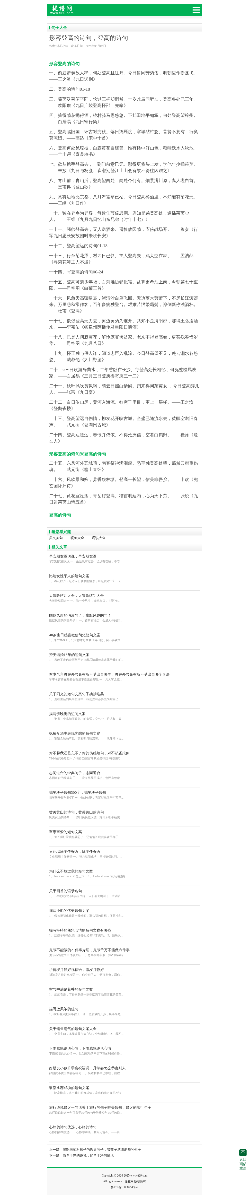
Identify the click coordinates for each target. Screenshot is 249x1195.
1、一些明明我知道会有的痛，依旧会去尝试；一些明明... (86, 893)
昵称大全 (77, 538)
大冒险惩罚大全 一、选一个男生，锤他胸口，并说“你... (84, 598)
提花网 (83, 12)
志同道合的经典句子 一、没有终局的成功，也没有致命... (85, 775)
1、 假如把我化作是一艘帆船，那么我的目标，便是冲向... (86, 913)
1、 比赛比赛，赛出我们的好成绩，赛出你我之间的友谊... (86, 1090)
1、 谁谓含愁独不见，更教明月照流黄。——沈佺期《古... (86, 736)
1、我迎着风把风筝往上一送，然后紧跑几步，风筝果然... (86, 1011)
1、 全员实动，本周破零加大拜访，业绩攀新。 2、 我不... (86, 1031)
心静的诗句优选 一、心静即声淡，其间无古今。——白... (85, 1129)
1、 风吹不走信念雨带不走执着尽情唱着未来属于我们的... (86, 657)
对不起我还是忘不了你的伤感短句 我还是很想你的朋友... (89, 755)
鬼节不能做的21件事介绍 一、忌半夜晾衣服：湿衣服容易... (89, 952)
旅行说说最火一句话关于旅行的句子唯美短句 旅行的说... (100, 1110)
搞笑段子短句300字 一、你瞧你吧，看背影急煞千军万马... (86, 795)
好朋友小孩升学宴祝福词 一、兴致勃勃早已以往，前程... (87, 1070)
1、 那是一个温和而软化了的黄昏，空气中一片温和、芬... (86, 716)
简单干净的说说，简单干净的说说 (88, 1155)
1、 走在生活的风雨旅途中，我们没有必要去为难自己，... (86, 696)
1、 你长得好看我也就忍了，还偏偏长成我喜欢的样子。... (86, 834)
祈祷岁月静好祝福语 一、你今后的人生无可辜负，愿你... (85, 972)
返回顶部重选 (243, 1164)
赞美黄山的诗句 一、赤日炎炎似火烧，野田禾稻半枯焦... (85, 814)
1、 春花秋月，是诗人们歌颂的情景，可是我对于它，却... (86, 578)
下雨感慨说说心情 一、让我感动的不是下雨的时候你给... (85, 1051)
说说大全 (99, 538)
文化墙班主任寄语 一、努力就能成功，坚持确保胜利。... (85, 854)
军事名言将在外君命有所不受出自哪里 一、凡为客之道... (109, 676)
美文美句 (56, 538)
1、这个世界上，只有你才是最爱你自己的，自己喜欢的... (86, 637)
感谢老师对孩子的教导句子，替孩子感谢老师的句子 (102, 1149)
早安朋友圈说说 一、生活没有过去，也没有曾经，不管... (85, 558)
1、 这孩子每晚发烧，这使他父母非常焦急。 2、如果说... (86, 932)
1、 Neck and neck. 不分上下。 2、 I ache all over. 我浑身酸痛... (88, 873)
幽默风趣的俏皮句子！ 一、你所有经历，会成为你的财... (85, 617)
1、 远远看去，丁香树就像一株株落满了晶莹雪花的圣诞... (86, 991)
